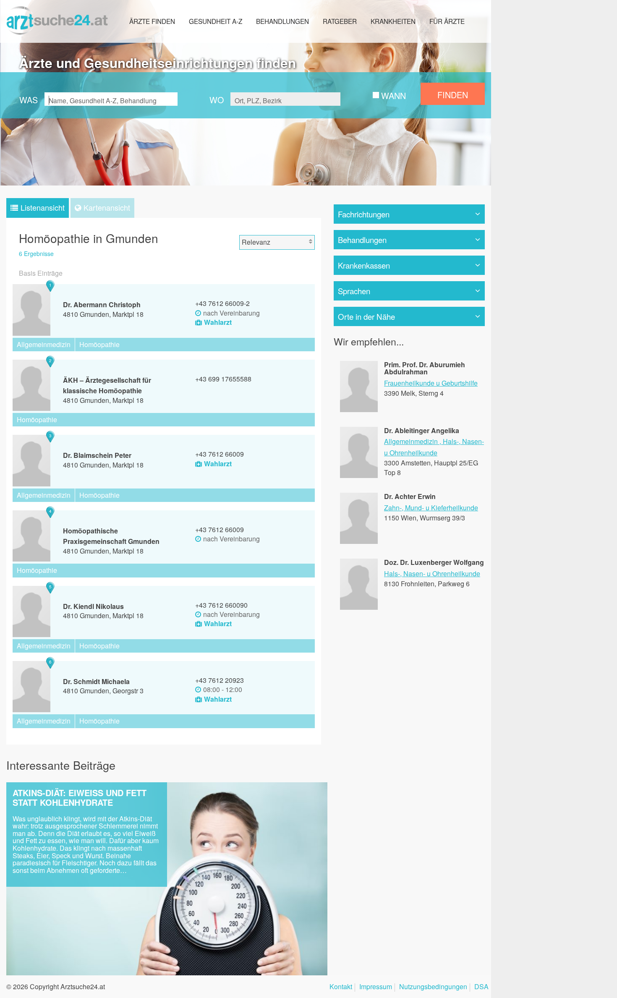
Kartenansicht (107, 207)
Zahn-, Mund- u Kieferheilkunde (431, 507)
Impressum (375, 987)
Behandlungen (282, 21)
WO (216, 100)
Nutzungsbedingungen (433, 987)
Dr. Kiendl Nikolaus (93, 606)
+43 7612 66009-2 (222, 303)
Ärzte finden (152, 21)
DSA (481, 987)
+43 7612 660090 (221, 605)
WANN (393, 95)
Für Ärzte (447, 21)
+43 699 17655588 (223, 379)
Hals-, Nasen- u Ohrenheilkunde (432, 573)
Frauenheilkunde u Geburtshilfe (431, 383)
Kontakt (340, 987)
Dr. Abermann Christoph (102, 304)
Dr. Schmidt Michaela (96, 681)
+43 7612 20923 (219, 680)
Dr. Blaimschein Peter (97, 455)
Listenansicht (43, 207)
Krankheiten (393, 21)
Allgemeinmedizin (44, 344)
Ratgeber (340, 21)
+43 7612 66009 (219, 454)
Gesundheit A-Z (215, 21)
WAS (28, 100)
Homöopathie (99, 344)
